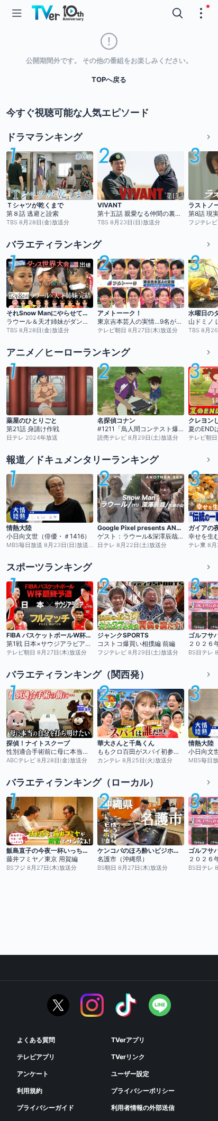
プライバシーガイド (45, 1107)
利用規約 (29, 1091)
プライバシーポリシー (143, 1091)
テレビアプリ (36, 1057)
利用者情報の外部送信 (143, 1107)
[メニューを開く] (16, 13)
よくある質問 (36, 1040)
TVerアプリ (128, 1040)
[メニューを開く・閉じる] (201, 13)
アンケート (33, 1074)
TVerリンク (128, 1057)
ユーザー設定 (130, 1074)
